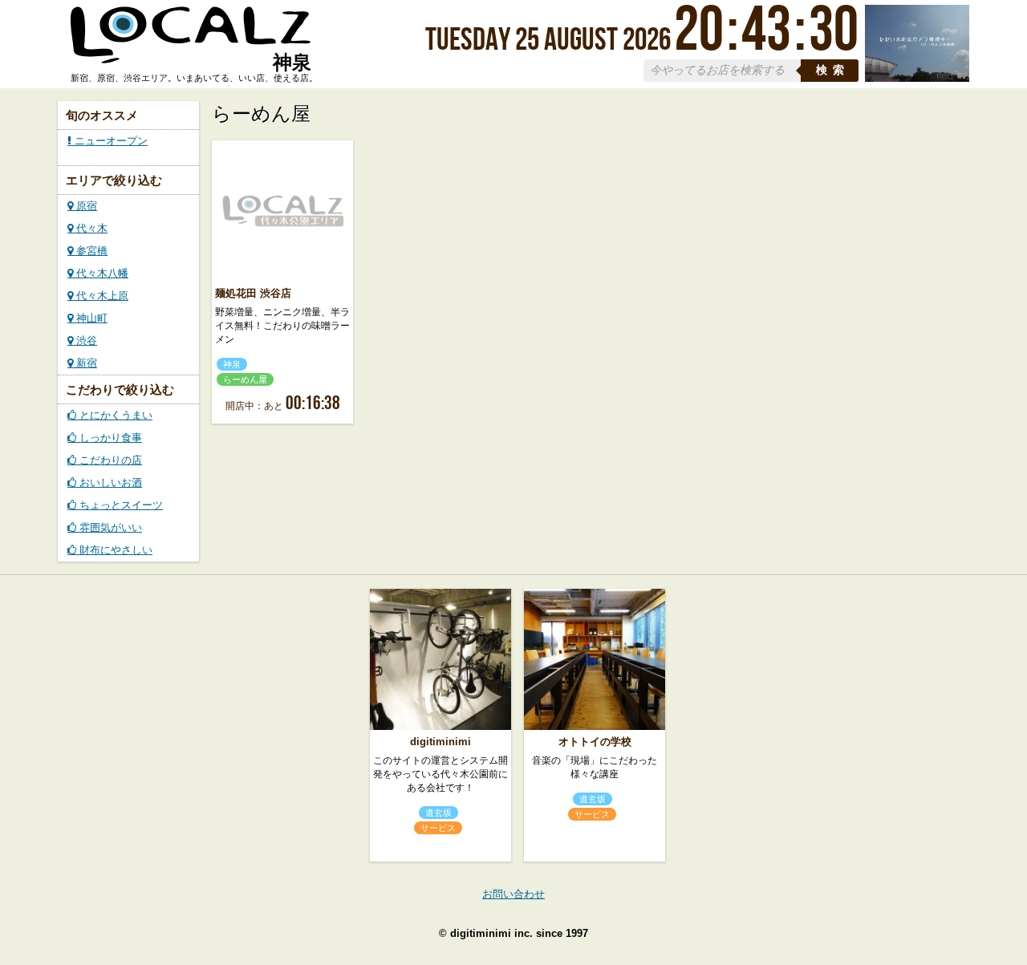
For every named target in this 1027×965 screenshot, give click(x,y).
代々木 (90, 228)
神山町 (90, 318)
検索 (833, 70)
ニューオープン (109, 141)
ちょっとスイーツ (119, 505)
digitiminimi (440, 742)
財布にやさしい (114, 550)
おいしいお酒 (109, 482)
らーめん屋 (245, 379)
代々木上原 (100, 296)
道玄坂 (438, 812)
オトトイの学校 (594, 742)
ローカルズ (191, 42)
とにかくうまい (114, 415)
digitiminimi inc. (491, 933)
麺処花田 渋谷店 (253, 293)
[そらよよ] (917, 78)
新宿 (85, 363)
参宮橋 (90, 251)
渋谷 (85, 341)
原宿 (85, 206)
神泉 (232, 364)
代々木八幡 (100, 273)
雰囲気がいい (109, 527)
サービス (438, 828)
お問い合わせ (513, 894)
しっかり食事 (109, 438)
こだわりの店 (109, 460)
